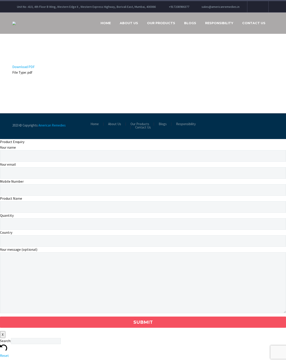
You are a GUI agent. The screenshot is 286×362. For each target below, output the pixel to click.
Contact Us (253, 23)
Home (106, 23)
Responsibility (219, 23)
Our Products (161, 23)
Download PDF (23, 66)
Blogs (190, 23)
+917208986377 (179, 7)
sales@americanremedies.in (221, 7)
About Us (129, 23)
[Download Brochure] (257, 7)
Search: (5, 340)
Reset (4, 355)
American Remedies (52, 125)
